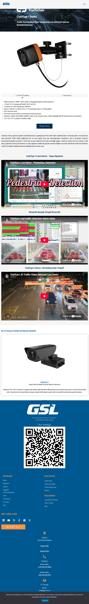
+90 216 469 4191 (44, 575)
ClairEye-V (45, 382)
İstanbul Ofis (44, 551)
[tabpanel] (44, 110)
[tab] (22, 95)
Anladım (45, 600)
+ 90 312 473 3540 (44, 567)
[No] (86, 598)
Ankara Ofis (44, 546)
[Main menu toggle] (84, 4)
